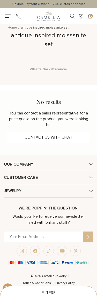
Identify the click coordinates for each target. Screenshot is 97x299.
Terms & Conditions (37, 283)
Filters (49, 292)
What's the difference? (49, 69)
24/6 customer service (69, 4)
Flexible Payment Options (30, 4)
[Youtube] (62, 251)
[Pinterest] (75, 251)
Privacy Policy (65, 283)
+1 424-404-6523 (19, 16)
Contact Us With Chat (48, 137)
